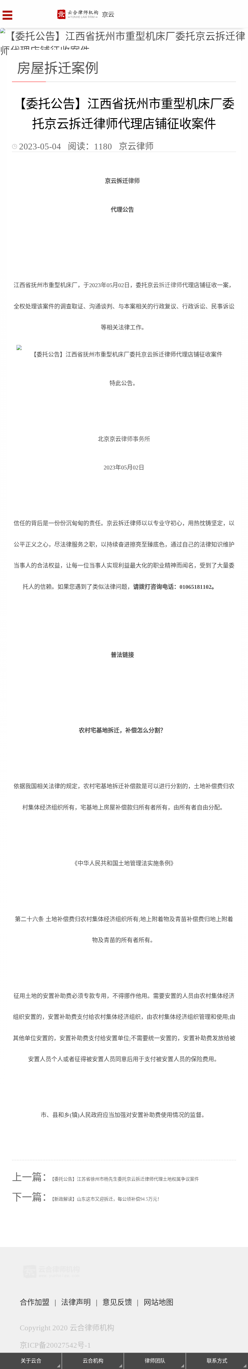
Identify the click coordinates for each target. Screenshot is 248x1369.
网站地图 (158, 1302)
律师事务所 (135, 439)
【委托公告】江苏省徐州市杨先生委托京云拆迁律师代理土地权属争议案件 (125, 1179)
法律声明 (76, 1302)
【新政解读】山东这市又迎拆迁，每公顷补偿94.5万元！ (107, 1199)
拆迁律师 (170, 285)
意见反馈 (117, 1302)
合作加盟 (34, 1302)
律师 (134, 181)
